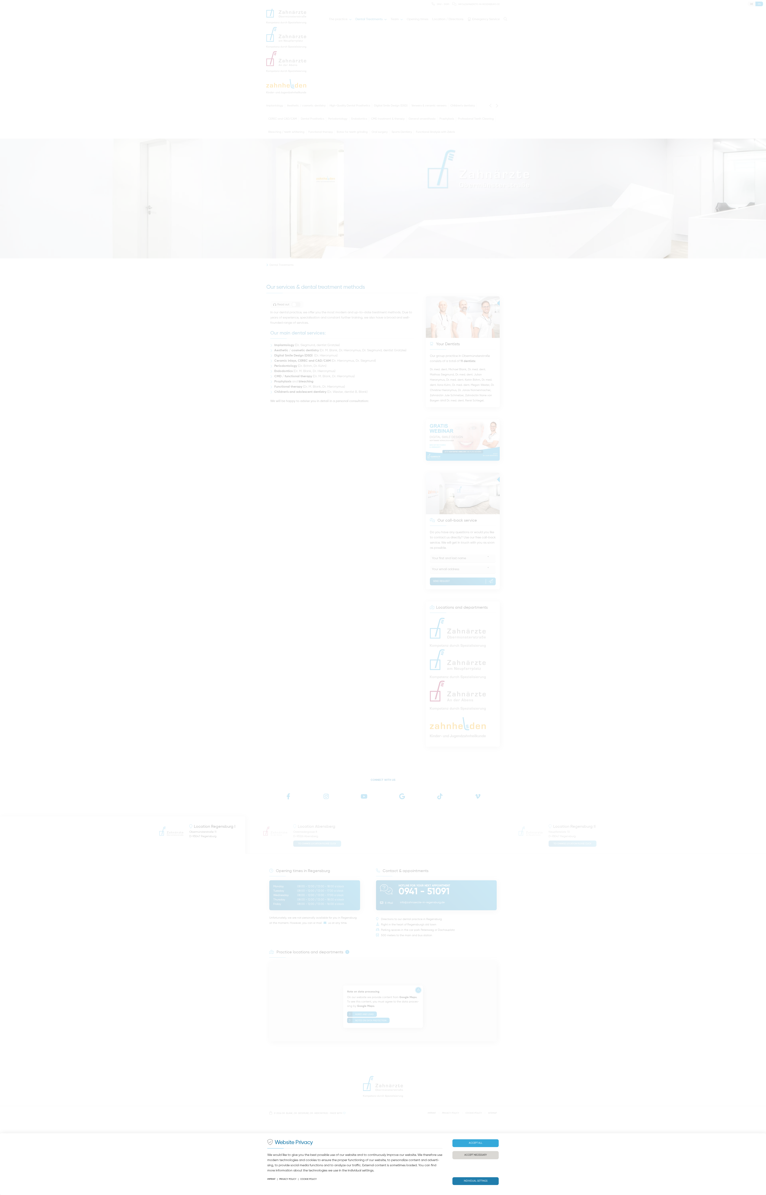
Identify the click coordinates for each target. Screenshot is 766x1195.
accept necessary (475, 1155)
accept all (475, 1143)
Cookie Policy (308, 1179)
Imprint (271, 1179)
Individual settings (476, 1181)
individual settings (360, 1170)
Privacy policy (287, 1179)
